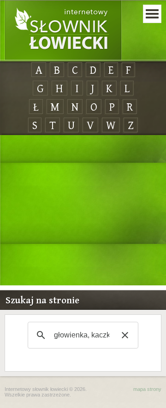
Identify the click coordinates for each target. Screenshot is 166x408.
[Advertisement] (83, 211)
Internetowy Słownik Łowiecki (63, 30)
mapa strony (147, 389)
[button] (125, 335)
